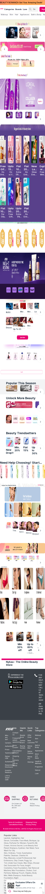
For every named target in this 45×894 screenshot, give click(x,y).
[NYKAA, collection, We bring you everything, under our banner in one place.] (22, 548)
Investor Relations (8, 771)
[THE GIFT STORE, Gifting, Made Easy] (15, 419)
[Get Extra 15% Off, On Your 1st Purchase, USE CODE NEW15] (22, 46)
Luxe (36, 773)
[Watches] (4, 611)
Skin (36, 739)
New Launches (31, 742)
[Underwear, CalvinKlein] (40, 581)
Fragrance (39, 767)
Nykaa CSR (7, 757)
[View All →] (22, 373)
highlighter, (15, 838)
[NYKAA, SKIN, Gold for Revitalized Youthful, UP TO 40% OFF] (9, 558)
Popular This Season (21, 383)
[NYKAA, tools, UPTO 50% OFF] (16, 558)
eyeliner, (21, 848)
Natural (37, 770)
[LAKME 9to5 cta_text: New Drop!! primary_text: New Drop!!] (10, 442)
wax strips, (28, 863)
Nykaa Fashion (30, 752)
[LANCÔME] (30, 320)
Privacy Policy (31, 824)
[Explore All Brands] (22, 339)
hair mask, (30, 848)
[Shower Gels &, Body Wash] (38, 471)
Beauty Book (22, 736)
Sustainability (10, 762)
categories (9, 9)
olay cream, (19, 860)
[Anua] (8, 290)
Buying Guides (22, 747)
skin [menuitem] (11, 14)
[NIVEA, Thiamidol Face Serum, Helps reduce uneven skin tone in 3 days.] (22, 356)
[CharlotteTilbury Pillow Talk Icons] (19, 149)
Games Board (22, 742)
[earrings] (16, 581)
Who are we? (6, 737)
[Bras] (4, 581)
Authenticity (9, 746)
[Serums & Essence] (28, 471)
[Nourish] (17, 510)
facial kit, (31, 843)
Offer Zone (29, 736)
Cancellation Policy (16, 824)
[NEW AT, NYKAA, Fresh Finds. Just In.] (29, 419)
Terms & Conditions (15, 822)
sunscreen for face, (16, 865)
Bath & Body (37, 746)
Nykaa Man (30, 747)
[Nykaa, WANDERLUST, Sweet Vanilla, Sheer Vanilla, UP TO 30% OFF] (31, 558)
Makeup (38, 735)
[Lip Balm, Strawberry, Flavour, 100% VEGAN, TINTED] (6, 471)
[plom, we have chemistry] (26, 290)
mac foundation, (18, 870)
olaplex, (28, 873)
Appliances (39, 751)
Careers (8, 743)
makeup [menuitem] (4, 14)
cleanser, (14, 855)
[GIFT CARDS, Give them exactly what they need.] (19, 404)
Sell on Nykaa (15, 764)
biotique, (33, 840)
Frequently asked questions (16, 740)
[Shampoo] (12, 471)
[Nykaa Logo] (2, 8)
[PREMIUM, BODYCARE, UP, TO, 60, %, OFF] (19, 238)
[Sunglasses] (28, 581)
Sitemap (31, 762)
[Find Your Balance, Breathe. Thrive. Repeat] (27, 495)
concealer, (14, 840)
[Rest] (27, 510)
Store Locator (15, 746)
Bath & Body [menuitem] (36, 14)
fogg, (26, 860)
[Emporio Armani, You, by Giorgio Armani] (23, 320)
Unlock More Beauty (21, 398)
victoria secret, (16, 845)
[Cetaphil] (20, 290)
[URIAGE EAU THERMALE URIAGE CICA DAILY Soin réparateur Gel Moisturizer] (26, 440)
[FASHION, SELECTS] (9, 636)
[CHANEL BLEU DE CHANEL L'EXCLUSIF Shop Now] (12, 32)
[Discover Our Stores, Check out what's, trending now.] (9, 419)
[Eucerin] (32, 290)
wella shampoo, (14, 875)
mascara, (12, 858)
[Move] (7, 510)
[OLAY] (14, 290)
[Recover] (37, 510)
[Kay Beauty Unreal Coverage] (26, 149)
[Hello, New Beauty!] (22, 74)
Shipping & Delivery (15, 758)
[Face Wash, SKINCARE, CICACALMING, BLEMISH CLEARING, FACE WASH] (17, 471)
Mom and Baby (37, 756)
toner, (19, 853)
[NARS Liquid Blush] (42, 149)
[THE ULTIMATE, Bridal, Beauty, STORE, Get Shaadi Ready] (22, 419)
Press (7, 749)
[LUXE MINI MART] (10, 321)
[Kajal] (22, 471)
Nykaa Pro (30, 758)
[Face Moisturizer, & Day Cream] (33, 471)
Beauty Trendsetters (21, 433)
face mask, (24, 840)
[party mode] (22, 23)
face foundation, (20, 868)
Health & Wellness (38, 762)
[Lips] (1, 471)
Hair (36, 742)
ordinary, (12, 853)
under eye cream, (15, 863)
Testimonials (9, 753)
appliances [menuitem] (24, 14)
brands (18, 9)
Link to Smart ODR (7, 778)
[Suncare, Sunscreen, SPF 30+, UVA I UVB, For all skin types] (44, 471)
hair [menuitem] (16, 14)
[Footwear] (40, 611)
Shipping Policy (31, 822)
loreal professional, (24, 858)
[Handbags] (16, 611)
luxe (25, 9)
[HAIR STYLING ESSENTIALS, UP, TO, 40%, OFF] (26, 238)
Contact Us (15, 734)
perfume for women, (17, 843)
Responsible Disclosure (9, 766)
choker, (29, 870)
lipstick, (7, 838)
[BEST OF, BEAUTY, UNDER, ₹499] (42, 238)
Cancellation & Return (17, 752)
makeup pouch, (18, 873)
